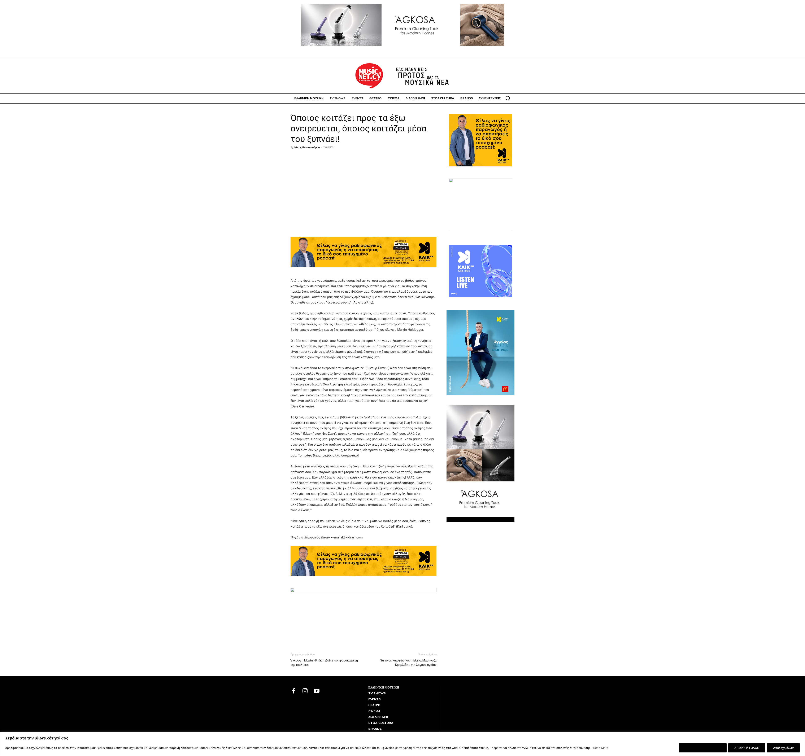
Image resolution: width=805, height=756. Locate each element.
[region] (402, 744)
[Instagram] (305, 691)
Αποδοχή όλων (783, 748)
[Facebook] (293, 691)
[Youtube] (316, 691)
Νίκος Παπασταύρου (307, 147)
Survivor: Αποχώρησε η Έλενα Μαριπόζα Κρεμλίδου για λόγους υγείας (408, 663)
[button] (508, 98)
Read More (600, 748)
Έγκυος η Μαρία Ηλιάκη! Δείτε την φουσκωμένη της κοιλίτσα (324, 663)
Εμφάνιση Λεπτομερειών (703, 748)
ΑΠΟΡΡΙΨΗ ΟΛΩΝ (746, 748)
